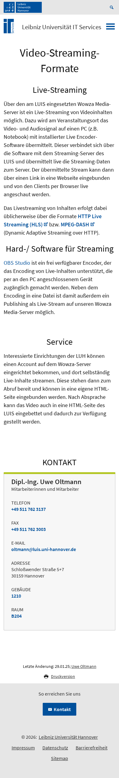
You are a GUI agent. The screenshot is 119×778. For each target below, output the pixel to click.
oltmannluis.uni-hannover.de (43, 549)
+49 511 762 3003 (28, 529)
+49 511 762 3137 (28, 509)
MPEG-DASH (75, 224)
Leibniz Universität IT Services (61, 27)
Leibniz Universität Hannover (68, 737)
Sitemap (59, 758)
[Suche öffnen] (112, 7)
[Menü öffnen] (110, 28)
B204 (16, 616)
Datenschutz (55, 748)
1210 (16, 596)
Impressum (23, 748)
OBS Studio (17, 262)
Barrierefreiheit (91, 748)
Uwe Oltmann (83, 666)
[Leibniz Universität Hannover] (23, 7)
